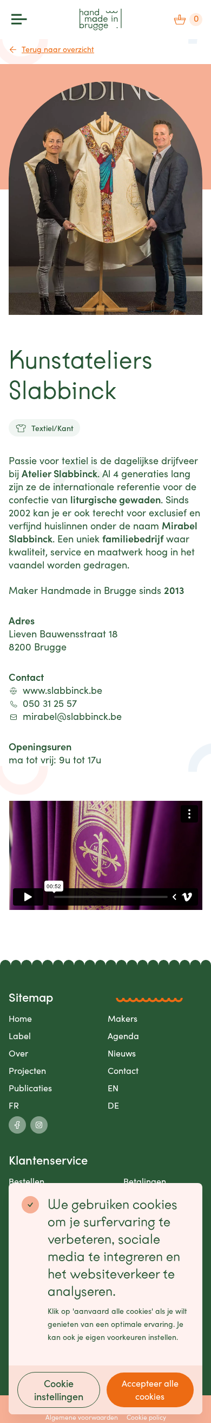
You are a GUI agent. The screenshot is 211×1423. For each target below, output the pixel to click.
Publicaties (30, 1087)
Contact (123, 1070)
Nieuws (122, 1053)
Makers (122, 1018)
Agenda (123, 1035)
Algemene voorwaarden (81, 1417)
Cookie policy (146, 1417)
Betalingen (144, 1181)
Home (20, 1018)
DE (113, 1105)
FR (14, 1105)
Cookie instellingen (58, 1389)
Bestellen (26, 1181)
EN (113, 1087)
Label (20, 1035)
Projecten (27, 1070)
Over (18, 1053)
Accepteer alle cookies (150, 1389)
